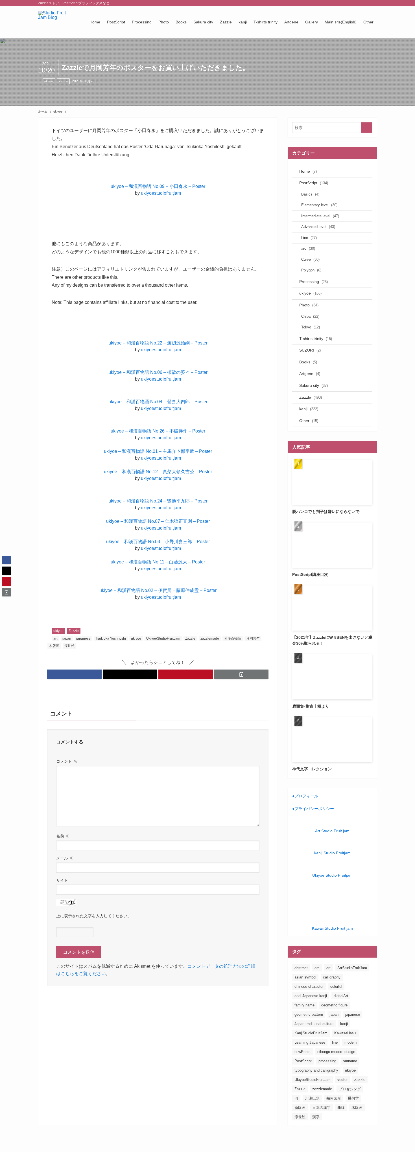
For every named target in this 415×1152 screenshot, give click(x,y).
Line (309, 238)
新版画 (299, 1107)
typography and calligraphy (316, 1070)
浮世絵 (69, 646)
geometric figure (334, 1005)
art (55, 638)
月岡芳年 (253, 638)
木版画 (54, 646)
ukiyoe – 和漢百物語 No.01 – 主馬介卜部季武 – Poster (158, 451)
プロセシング (350, 1089)
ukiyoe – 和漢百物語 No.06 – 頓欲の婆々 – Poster (157, 372)
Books (308, 362)
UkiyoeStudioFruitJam (163, 638)
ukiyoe (48, 81)
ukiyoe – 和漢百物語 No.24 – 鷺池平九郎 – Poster (157, 501)
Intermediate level (320, 216)
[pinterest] (358, 3)
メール (64, 858)
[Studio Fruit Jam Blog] (56, 22)
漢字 (316, 1117)
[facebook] (336, 3)
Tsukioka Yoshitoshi (111, 638)
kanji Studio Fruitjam (332, 853)
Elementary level (319, 205)
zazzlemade (209, 638)
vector (342, 1080)
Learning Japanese (309, 1042)
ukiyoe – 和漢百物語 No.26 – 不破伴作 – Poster (158, 431)
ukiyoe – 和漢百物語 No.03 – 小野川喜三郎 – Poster (158, 541)
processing (327, 1061)
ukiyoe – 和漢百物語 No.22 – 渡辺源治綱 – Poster (157, 343)
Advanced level (318, 227)
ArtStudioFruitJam (352, 968)
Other (308, 420)
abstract (301, 968)
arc (308, 248)
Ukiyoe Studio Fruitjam (332, 875)
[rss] (366, 3)
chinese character (309, 986)
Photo (308, 305)
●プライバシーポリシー (313, 808)
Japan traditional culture (313, 1024)
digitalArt (341, 996)
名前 (62, 836)
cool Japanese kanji (310, 996)
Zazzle (63, 81)
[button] (74, 674)
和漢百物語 (232, 638)
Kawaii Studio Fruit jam (332, 928)
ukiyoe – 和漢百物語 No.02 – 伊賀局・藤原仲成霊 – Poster (158, 590)
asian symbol (305, 977)
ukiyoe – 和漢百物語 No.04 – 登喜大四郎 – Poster (157, 401)
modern (350, 1042)
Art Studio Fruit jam (332, 831)
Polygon (311, 270)
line (335, 1042)
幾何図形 (333, 1098)
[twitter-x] (344, 3)
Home (308, 171)
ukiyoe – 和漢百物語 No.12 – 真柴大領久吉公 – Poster (158, 471)
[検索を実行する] (366, 127)
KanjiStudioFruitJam (310, 1033)
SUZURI (310, 350)
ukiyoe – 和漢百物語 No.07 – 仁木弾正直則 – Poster (158, 521)
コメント (66, 761)
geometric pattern (308, 1014)
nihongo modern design (336, 1052)
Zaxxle (359, 1080)
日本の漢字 (321, 1107)
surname (350, 1061)
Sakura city (313, 385)
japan (66, 638)
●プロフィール (305, 796)
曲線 (341, 1107)
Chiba (310, 316)
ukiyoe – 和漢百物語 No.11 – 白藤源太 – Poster (158, 561)
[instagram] (351, 3)
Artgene (309, 373)
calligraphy (331, 977)
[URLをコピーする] (241, 674)
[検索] (373, 3)
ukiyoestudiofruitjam (161, 193)
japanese (83, 638)
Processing (313, 281)
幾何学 (353, 1098)
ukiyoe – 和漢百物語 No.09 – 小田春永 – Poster (158, 186)
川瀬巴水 (312, 1098)
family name (304, 1005)
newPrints (302, 1052)
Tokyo (310, 327)
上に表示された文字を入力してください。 (93, 916)
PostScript (313, 183)
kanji (308, 409)
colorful (336, 986)
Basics (310, 194)
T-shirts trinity (315, 338)
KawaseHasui (345, 1033)
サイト (62, 880)
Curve (310, 259)
